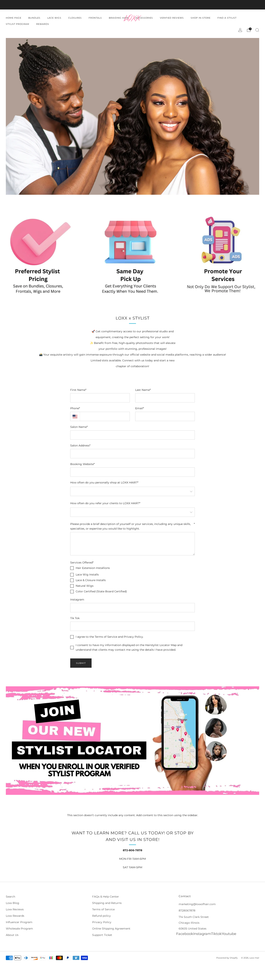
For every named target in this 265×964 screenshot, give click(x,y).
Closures (75, 17)
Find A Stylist (226, 17)
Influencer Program (19, 922)
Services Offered (82, 562)
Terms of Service (103, 909)
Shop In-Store (200, 17)
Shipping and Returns (107, 903)
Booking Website (82, 464)
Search (10, 896)
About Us (12, 935)
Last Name (143, 390)
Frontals (95, 17)
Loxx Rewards (15, 915)
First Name (78, 390)
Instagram (77, 599)
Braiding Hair (118, 17)
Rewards (42, 24)
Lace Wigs (54, 17)
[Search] (257, 30)
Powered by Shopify (227, 957)
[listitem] (132, 4)
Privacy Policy (101, 922)
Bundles (34, 17)
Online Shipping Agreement (111, 928)
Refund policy (101, 915)
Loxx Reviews (15, 909)
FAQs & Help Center (105, 896)
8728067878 (187, 910)
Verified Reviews (172, 17)
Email (139, 408)
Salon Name (79, 427)
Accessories (144, 17)
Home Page (13, 17)
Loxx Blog (12, 903)
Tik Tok (75, 618)
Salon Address (80, 445)
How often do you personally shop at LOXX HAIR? (104, 482)
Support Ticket (102, 935)
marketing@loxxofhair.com (197, 904)
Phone (75, 408)
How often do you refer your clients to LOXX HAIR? (105, 503)
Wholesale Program (19, 928)
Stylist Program (17, 24)
